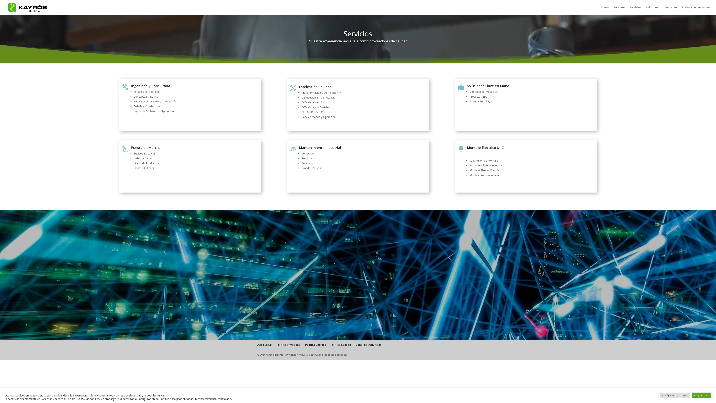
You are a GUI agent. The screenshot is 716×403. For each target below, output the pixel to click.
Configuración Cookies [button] (675, 395)
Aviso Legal (264, 344)
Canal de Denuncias (368, 344)
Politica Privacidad (288, 344)
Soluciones (653, 7)
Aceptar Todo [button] (701, 395)
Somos (604, 7)
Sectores (619, 7)
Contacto (671, 7)
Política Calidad (341, 344)
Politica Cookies (315, 344)
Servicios (635, 7)
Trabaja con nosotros (696, 7)
